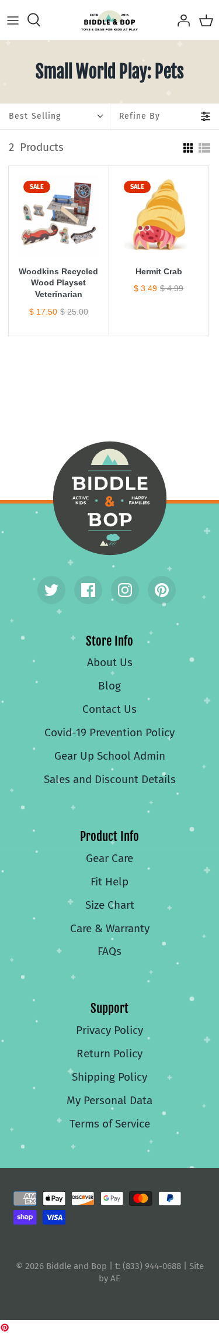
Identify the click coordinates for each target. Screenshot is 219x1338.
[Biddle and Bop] (109, 20)
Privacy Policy (109, 1030)
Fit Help (109, 881)
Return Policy (109, 1053)
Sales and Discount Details (110, 779)
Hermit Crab (158, 271)
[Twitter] (51, 590)
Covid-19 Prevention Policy (109, 732)
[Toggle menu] (13, 20)
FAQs (109, 951)
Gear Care (109, 858)
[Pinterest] (162, 590)
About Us (110, 662)
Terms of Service (109, 1123)
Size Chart (109, 905)
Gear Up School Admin (109, 756)
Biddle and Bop (109, 498)
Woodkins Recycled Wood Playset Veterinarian (58, 283)
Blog (109, 685)
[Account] (180, 20)
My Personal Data (109, 1100)
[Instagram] (125, 590)
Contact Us (109, 709)
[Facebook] (88, 590)
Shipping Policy (109, 1077)
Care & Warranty (110, 928)
